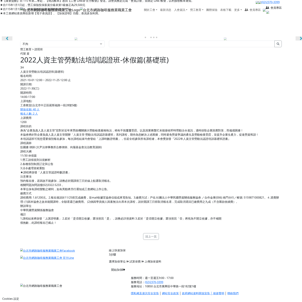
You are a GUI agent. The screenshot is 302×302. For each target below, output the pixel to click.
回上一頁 (151, 236)
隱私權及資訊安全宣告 (145, 293)
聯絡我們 (233, 293)
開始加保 (116, 270)
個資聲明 (218, 293)
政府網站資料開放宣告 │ (197, 293)
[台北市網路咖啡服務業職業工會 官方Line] (47, 258)
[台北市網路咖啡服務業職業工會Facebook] (47, 250)
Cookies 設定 (10, 299)
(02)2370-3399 (154, 282)
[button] (145, 37)
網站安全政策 (170, 293)
